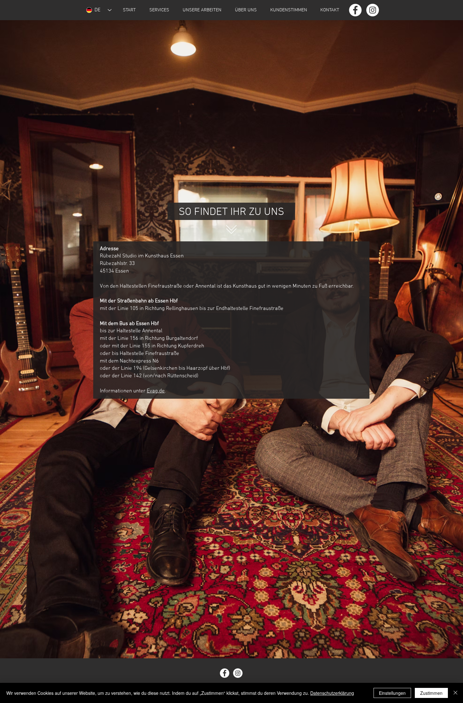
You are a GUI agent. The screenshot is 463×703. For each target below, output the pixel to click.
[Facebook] (355, 10)
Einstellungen (392, 693)
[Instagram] (372, 10)
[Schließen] (455, 693)
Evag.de (156, 391)
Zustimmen (431, 693)
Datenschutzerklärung (332, 693)
